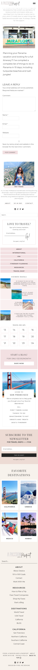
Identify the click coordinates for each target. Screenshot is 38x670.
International (19, 253)
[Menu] (34, 3)
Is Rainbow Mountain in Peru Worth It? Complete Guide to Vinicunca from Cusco (24, 305)
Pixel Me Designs (23, 665)
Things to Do (19, 413)
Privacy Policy (22, 655)
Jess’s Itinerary (19, 422)
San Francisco (19, 633)
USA (19, 256)
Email (5, 124)
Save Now (19, 363)
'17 (5, 336)
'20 (32, 336)
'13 (5, 330)
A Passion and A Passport (10, 3)
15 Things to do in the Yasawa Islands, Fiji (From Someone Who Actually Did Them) (24, 283)
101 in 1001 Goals (19, 574)
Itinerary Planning (19, 263)
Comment (6, 96)
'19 (23, 336)
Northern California (19, 637)
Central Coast (19, 644)
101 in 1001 (18, 203)
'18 (14, 336)
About (7, 203)
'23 (23, 343)
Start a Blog (19, 602)
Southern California (19, 640)
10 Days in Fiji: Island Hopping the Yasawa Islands (24, 294)
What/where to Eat (19, 416)
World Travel (19, 612)
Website (6, 133)
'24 (32, 343)
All (19, 407)
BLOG (19, 623)
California (19, 260)
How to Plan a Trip (19, 591)
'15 (23, 330)
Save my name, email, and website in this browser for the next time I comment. (18, 145)
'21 (5, 343)
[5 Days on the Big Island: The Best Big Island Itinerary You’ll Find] (6, 315)
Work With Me (19, 582)
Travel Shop (19, 271)
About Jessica (19, 571)
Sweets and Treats (19, 419)
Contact (29, 203)
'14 (14, 330)
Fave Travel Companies (19, 595)
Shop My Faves (19, 599)
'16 (32, 330)
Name (5, 115)
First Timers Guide (19, 410)
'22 (14, 343)
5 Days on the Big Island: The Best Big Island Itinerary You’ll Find (25, 315)
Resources (19, 267)
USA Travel (19, 616)
